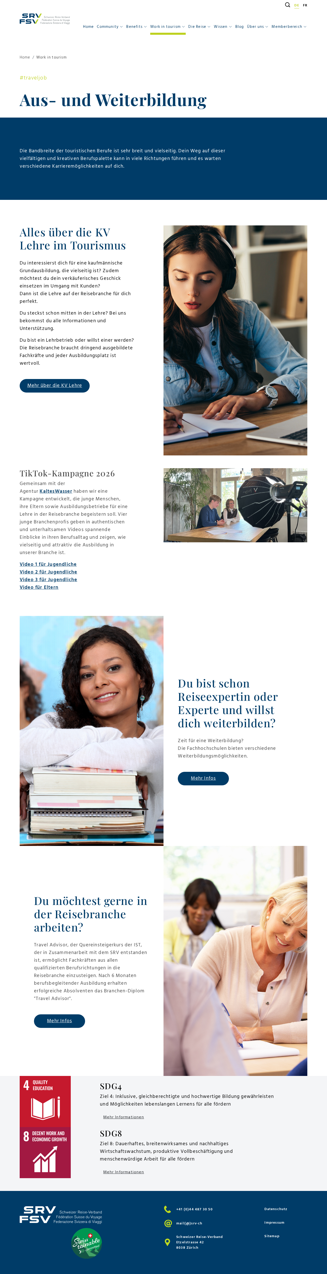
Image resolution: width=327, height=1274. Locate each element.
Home (88, 27)
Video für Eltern (39, 587)
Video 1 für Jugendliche (48, 564)
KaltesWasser (56, 491)
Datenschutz (275, 1209)
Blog (239, 27)
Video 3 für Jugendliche (48, 580)
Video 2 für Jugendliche (48, 572)
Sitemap (271, 1236)
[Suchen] (285, 4)
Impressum (274, 1222)
